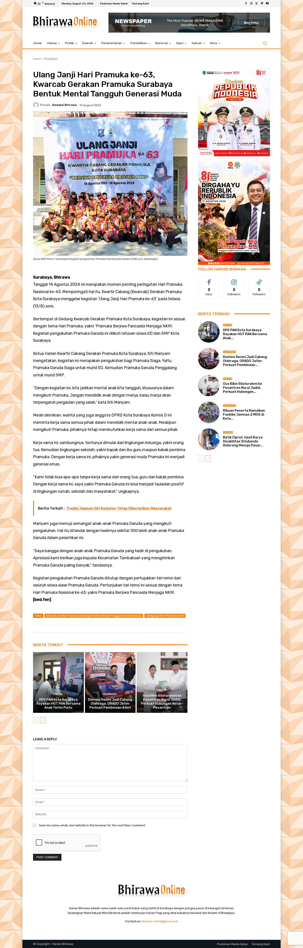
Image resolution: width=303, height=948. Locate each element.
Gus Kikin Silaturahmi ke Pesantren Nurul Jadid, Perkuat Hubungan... (242, 388)
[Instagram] (251, 3)
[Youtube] (267, 3)
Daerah (228, 432)
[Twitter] (256, 3)
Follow (234, 279)
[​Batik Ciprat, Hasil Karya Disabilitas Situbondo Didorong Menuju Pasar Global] (209, 439)
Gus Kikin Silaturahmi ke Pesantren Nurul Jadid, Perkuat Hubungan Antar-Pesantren (162, 702)
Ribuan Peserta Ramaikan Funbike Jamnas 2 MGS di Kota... (244, 414)
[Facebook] (246, 3)
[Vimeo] (262, 3)
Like (209, 279)
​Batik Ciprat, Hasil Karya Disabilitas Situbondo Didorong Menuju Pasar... (243, 441)
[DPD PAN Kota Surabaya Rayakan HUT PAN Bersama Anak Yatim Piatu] (58, 682)
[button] (265, 43)
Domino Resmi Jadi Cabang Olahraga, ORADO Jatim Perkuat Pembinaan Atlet (110, 704)
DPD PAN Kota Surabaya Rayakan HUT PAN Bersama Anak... (245, 334)
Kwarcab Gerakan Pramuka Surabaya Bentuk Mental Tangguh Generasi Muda (94, 615)
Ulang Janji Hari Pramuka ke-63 (165, 615)
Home (37, 59)
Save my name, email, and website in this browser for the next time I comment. (92, 825)
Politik (58, 694)
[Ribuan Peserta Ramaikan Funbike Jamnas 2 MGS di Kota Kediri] (209, 412)
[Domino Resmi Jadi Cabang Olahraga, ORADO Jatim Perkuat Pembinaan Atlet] (110, 682)
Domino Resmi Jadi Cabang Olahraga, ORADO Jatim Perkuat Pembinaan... (245, 361)
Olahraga (109, 694)
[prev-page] (36, 720)
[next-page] (43, 720)
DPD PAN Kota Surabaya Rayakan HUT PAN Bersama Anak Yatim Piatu (58, 704)
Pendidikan (51, 59)
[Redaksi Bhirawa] (36, 105)
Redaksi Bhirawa (64, 105)
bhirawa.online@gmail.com (160, 921)
